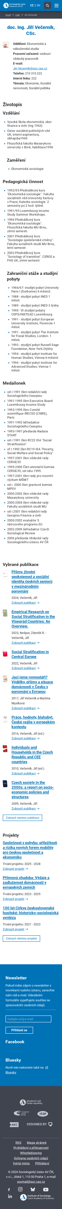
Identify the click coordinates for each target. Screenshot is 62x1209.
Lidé (17, 15)
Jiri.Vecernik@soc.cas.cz (30, 68)
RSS (18, 1142)
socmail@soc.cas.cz (31, 1181)
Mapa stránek (36, 1142)
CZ (32, 5)
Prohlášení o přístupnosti (31, 1148)
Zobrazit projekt (13, 869)
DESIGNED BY (37, 1124)
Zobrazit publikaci (24, 602)
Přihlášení (42, 1163)
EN (38, 5)
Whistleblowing (31, 1153)
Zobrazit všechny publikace (22, 817)
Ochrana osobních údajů (31, 1158)
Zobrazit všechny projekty (21, 938)
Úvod (8, 15)
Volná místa (21, 1163)
